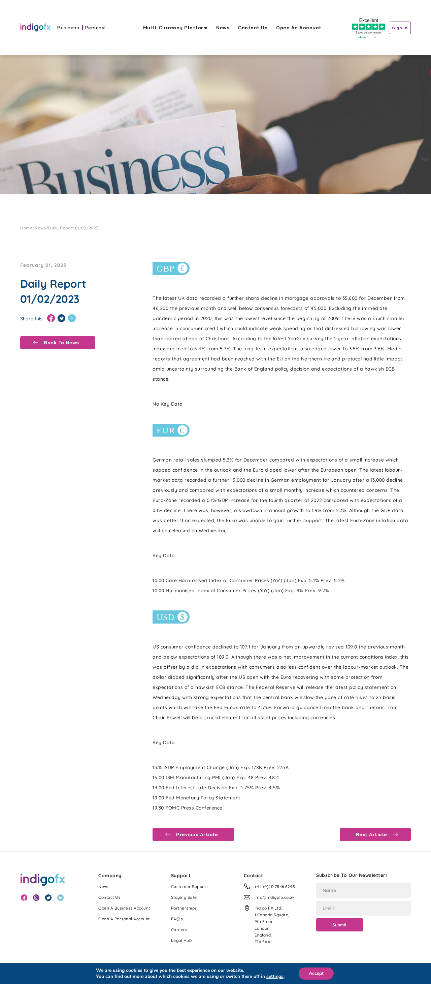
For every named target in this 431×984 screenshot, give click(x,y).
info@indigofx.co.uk (275, 897)
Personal (95, 28)
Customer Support (189, 886)
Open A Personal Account (124, 918)
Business (68, 28)
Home (26, 227)
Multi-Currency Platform (175, 28)
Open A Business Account (124, 908)
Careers (179, 929)
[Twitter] (61, 318)
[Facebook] (51, 318)
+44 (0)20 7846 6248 (274, 886)
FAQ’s (177, 918)
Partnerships (184, 908)
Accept (316, 973)
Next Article (372, 834)
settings (275, 977)
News (222, 28)
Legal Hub (181, 940)
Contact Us (252, 28)
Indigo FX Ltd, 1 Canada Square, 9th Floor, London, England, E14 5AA (272, 925)
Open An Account (299, 28)
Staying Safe (184, 897)
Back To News (60, 343)
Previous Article (196, 834)
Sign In (400, 27)
